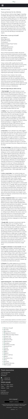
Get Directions (3, 375)
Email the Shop (7, 379)
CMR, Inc (13, 405)
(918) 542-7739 (7, 378)
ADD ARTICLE (13, 409)
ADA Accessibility (9, 407)
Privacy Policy (15, 407)
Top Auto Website (22, 405)
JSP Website (17, 405)
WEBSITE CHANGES (14, 401)
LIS (16, 409)
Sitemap (20, 407)
